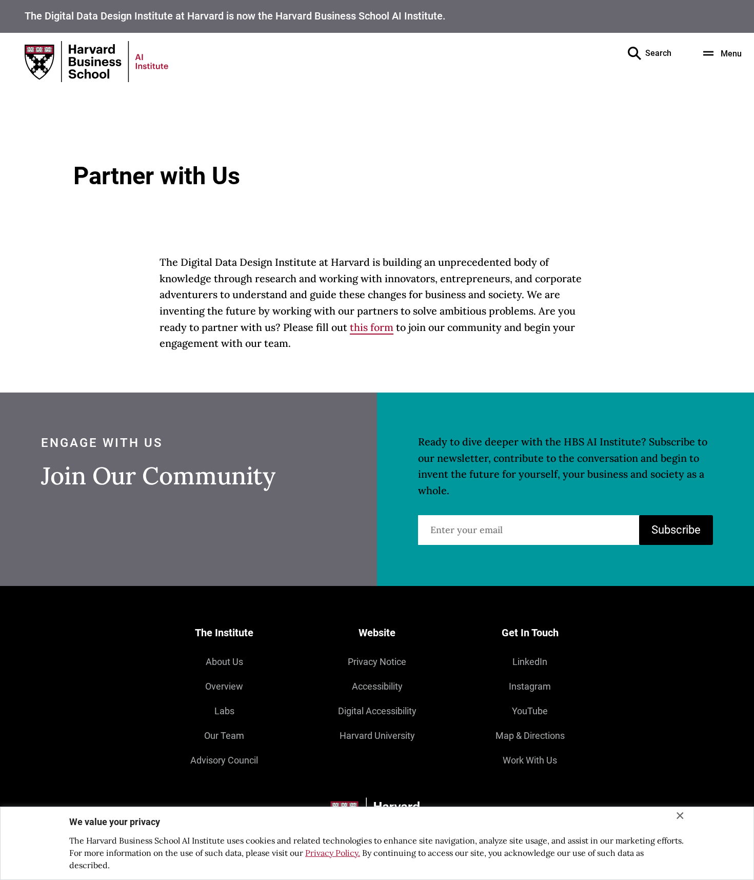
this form (371, 327)
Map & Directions (530, 735)
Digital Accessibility (377, 711)
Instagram (530, 686)
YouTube (530, 711)
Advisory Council (224, 760)
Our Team (224, 735)
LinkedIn (529, 661)
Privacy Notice (377, 661)
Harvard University (377, 735)
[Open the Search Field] (634, 53)
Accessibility (377, 686)
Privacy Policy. (332, 853)
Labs (224, 711)
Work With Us (530, 760)
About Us (224, 661)
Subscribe (676, 529)
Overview (224, 686)
